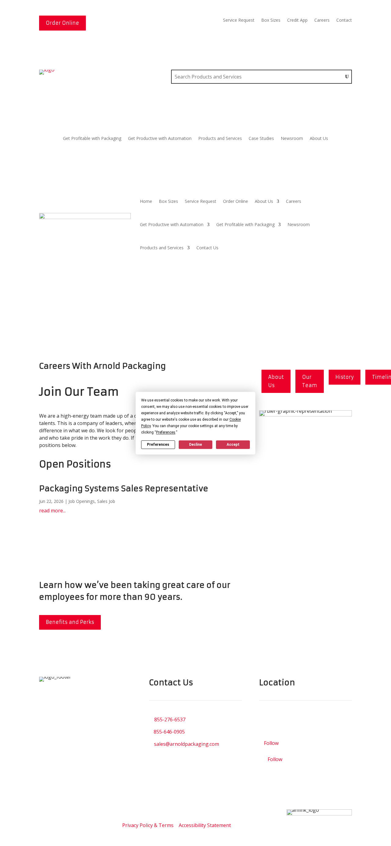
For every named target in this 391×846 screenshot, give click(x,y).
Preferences (158, 444)
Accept (233, 444)
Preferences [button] (165, 432)
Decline (195, 444)
